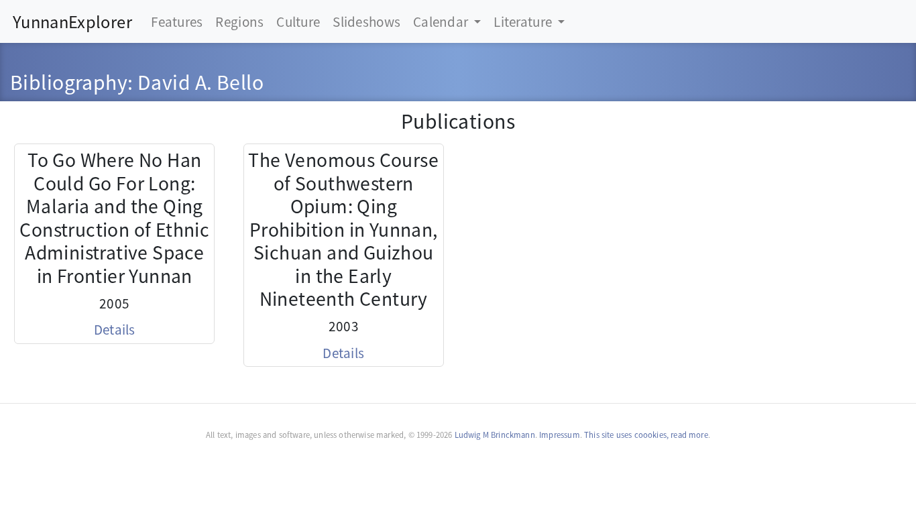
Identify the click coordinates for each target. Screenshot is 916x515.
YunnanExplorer (72, 21)
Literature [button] (524, 21)
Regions (239, 21)
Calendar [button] (442, 21)
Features (177, 21)
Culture (298, 21)
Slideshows (366, 21)
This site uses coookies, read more (646, 434)
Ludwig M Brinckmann (495, 434)
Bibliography (68, 81)
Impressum (559, 434)
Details (114, 329)
